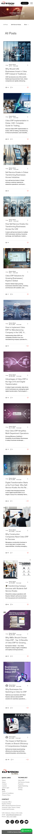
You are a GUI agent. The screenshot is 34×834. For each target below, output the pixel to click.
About (4, 782)
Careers (4, 786)
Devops (20, 787)
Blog (3, 789)
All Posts (5, 24)
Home (4, 780)
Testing (20, 789)
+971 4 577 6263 (11, 816)
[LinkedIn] (7, 822)
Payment (20, 784)
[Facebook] (17, 822)
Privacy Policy (6, 795)
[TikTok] (22, 822)
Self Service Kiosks (16, 24)
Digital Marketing (23, 786)
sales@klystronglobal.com (13, 814)
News (3, 791)
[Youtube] (26, 822)
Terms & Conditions (8, 793)
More (25, 24)
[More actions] (28, 65)
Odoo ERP (21, 780)
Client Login (5, 787)
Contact (4, 784)
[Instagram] (12, 822)
